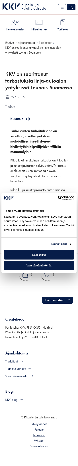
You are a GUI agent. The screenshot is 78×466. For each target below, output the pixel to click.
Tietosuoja (39, 435)
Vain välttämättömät (39, 265)
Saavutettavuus (39, 446)
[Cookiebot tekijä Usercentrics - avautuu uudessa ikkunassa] (58, 198)
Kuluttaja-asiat (15, 29)
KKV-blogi (12, 400)
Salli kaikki (39, 254)
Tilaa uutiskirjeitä (16, 369)
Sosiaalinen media (17, 376)
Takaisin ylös (53, 300)
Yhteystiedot (39, 424)
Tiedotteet (12, 361)
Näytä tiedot (59, 243)
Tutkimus (63, 29)
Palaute (39, 430)
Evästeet (39, 441)
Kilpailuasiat (39, 29)
